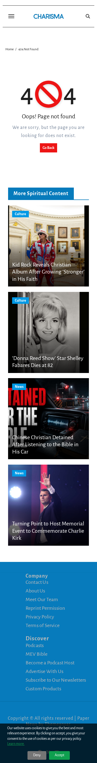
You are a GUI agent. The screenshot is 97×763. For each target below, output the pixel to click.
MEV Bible (37, 654)
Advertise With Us (44, 671)
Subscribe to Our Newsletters (56, 679)
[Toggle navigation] (11, 16)
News (19, 387)
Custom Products (43, 688)
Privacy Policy (40, 616)
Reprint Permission (45, 608)
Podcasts (35, 645)
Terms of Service (43, 625)
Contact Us (37, 582)
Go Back (48, 148)
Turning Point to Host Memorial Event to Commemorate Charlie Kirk (48, 531)
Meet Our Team (42, 599)
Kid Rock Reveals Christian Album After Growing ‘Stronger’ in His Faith (48, 272)
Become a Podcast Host (50, 662)
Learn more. (16, 744)
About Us (35, 591)
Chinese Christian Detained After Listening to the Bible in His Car (45, 444)
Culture (20, 214)
